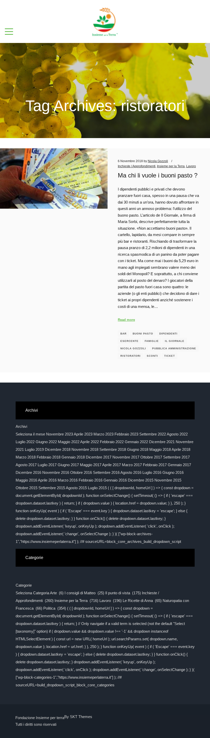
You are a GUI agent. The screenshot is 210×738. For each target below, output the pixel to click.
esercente (129, 341)
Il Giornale (174, 341)
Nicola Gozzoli (133, 348)
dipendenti (168, 333)
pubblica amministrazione (174, 348)
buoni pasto (143, 333)
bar (123, 333)
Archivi (21, 426)
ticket (169, 355)
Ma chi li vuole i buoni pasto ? (157, 175)
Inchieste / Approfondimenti (136, 166)
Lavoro (191, 166)
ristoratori (130, 355)
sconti (152, 355)
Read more (126, 320)
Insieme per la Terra (171, 166)
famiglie (152, 341)
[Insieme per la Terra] (105, 20)
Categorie (24, 585)
